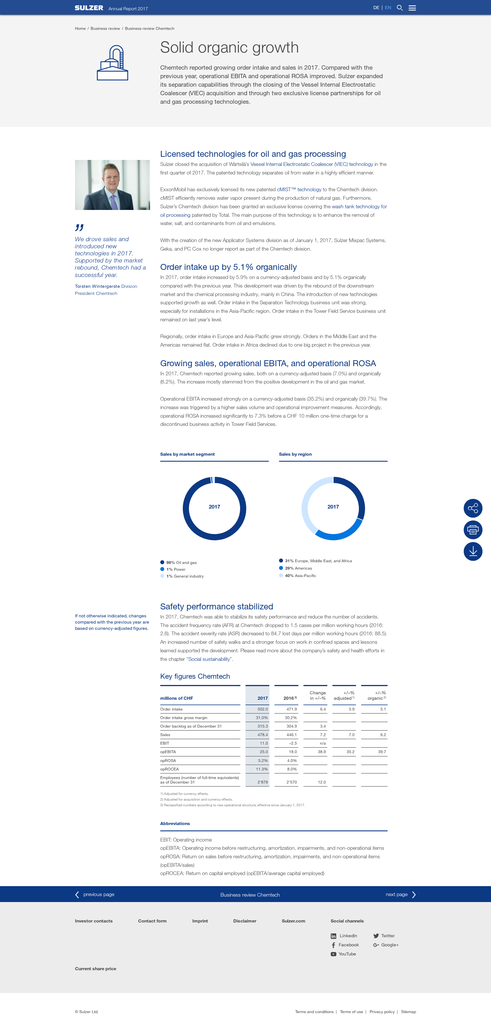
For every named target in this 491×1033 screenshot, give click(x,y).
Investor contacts (94, 920)
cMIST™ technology (299, 189)
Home (80, 28)
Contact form (152, 920)
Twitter (388, 935)
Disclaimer (244, 920)
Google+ (390, 944)
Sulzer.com (293, 920)
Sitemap (408, 1011)
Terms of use (351, 1011)
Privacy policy (382, 1011)
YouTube (347, 953)
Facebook (349, 944)
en (388, 7)
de (376, 7)
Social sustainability (209, 659)
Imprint (200, 920)
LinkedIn (348, 935)
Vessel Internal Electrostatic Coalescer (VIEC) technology (312, 164)
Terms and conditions (314, 1011)
